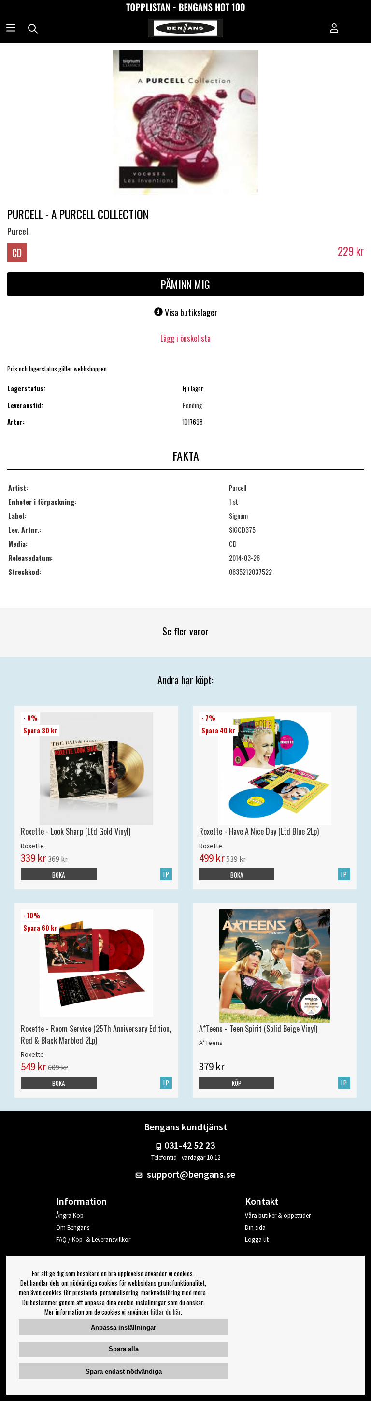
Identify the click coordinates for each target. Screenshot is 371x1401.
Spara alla (124, 1349)
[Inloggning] (334, 29)
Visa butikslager (190, 312)
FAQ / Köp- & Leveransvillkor (93, 1240)
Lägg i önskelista (185, 338)
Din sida (255, 1227)
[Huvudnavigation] (10, 29)
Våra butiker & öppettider (278, 1215)
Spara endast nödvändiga (124, 1371)
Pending (192, 405)
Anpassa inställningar (123, 1327)
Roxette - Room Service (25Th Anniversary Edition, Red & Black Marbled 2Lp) (96, 1034)
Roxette (32, 845)
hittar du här (166, 1312)
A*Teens (211, 1042)
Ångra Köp (70, 1215)
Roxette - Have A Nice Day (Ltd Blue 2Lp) (259, 831)
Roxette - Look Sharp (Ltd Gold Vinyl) (75, 831)
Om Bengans (72, 1227)
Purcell (18, 231)
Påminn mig (185, 284)
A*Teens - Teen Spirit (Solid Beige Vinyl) (258, 1028)
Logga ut (257, 1240)
